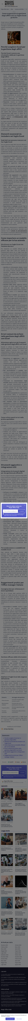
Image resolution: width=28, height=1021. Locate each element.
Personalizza (19, 1018)
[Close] (24, 505)
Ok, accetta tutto (10, 1018)
